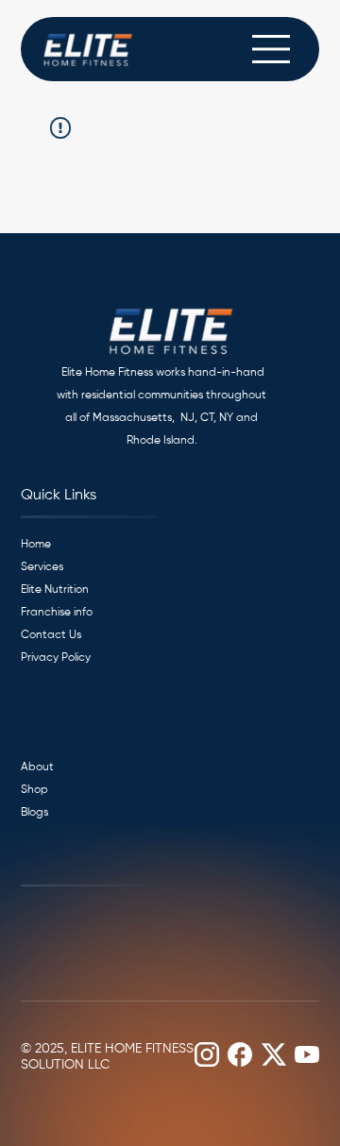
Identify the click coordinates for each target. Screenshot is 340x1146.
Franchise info (57, 612)
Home (36, 544)
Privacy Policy (56, 658)
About (37, 767)
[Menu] (272, 49)
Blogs (34, 812)
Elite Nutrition (55, 590)
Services (42, 567)
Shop (34, 790)
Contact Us (51, 635)
